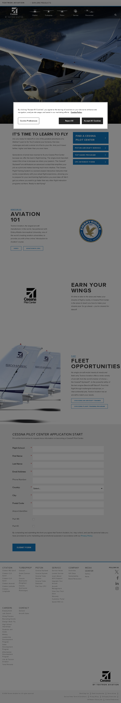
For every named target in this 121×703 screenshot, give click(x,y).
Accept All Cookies (92, 121)
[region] (60, 115)
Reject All (69, 121)
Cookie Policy (76, 112)
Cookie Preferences (28, 121)
